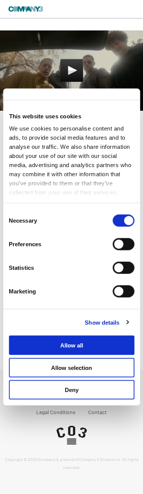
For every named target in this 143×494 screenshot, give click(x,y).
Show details (102, 322)
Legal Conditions (56, 412)
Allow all (71, 345)
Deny (72, 390)
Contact (97, 412)
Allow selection (71, 367)
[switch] (123, 244)
